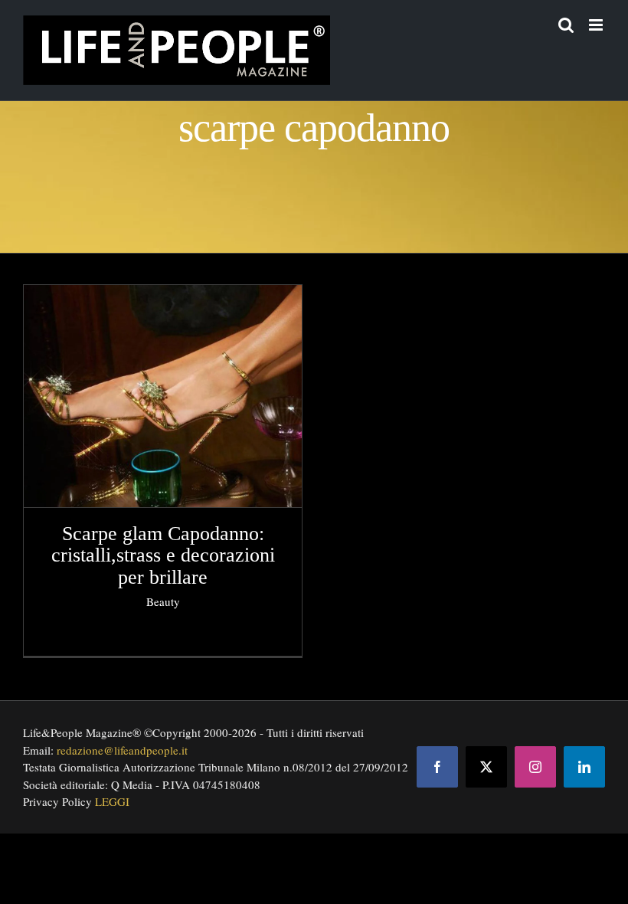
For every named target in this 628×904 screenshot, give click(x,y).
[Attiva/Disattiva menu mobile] (597, 25)
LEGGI (112, 801)
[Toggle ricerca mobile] (566, 25)
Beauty (163, 601)
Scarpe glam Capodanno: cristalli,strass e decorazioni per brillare (163, 555)
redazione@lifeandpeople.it (122, 750)
